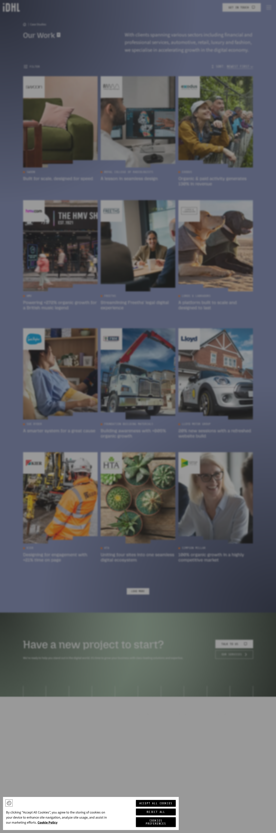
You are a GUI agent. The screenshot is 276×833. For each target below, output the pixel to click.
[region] (91, 813)
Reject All (156, 812)
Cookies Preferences (156, 822)
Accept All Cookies (155, 803)
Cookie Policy (47, 822)
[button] (9, 803)
